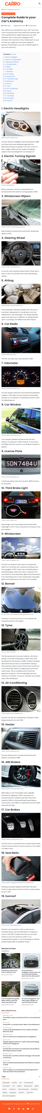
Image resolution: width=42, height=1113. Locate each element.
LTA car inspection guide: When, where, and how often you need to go (10, 1000)
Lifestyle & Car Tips (14, 9)
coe (13, 1086)
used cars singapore (9, 1096)
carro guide (6, 1086)
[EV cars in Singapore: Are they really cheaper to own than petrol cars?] (31, 989)
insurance (12, 1089)
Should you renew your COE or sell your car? (9, 971)
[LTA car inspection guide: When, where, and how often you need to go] (10, 989)
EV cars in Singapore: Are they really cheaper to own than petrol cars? (30, 1000)
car (20, 1082)
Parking (5, 1092)
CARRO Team (7, 25)
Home (5, 9)
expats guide (28, 1086)
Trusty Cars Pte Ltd (34, 1104)
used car (21, 1092)
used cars (30, 1092)
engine (19, 1086)
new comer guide (23, 1089)
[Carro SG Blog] (13, 3)
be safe (14, 1082)
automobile (6, 1082)
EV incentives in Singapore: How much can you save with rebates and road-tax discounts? (31, 973)
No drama (34, 1089)
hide (13, 54)
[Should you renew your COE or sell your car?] (10, 961)
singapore (13, 1092)
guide (36, 1086)
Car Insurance (28, 1082)
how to (5, 1089)
